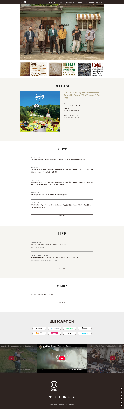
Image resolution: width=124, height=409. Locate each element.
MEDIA (61, 2)
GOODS (91, 2)
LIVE (55, 2)
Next (105, 358)
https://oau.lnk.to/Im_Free (72, 117)
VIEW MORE (62, 216)
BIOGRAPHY (70, 2)
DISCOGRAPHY (82, 2)
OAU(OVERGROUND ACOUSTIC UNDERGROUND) (24, 2)
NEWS (50, 2)
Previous (18, 358)
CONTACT (99, 2)
